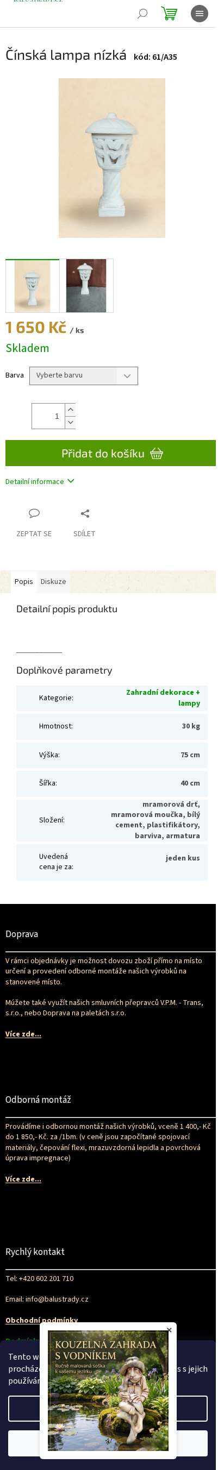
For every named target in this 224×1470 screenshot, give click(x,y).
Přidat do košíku (103, 453)
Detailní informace (34, 481)
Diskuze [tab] (53, 581)
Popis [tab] (24, 581)
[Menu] (199, 13)
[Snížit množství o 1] (70, 422)
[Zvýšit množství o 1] (70, 410)
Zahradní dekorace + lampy (163, 697)
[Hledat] (142, 13)
